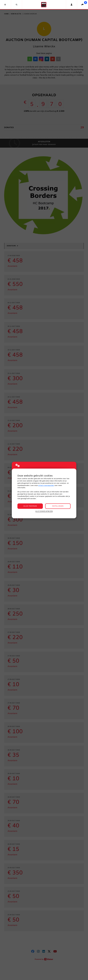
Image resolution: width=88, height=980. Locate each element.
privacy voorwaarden (46, 486)
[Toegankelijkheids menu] (85, 2)
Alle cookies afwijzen (44, 511)
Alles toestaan (30, 506)
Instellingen (57, 506)
